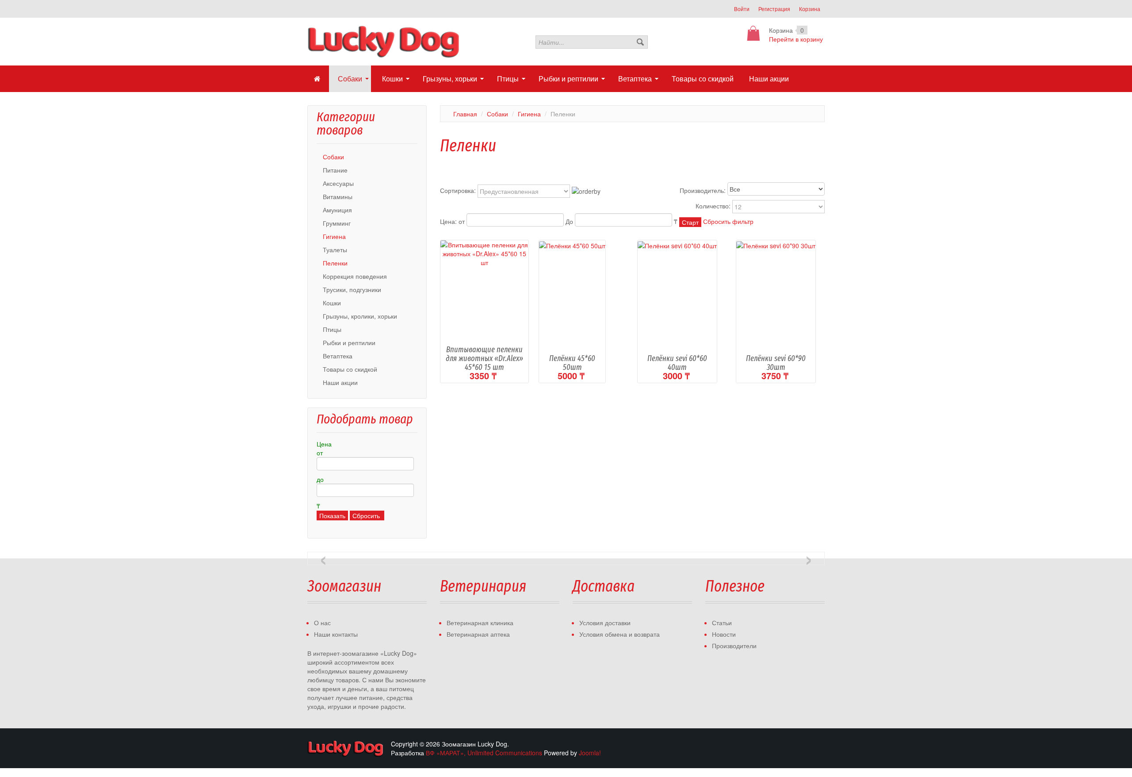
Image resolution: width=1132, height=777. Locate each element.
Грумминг (337, 223)
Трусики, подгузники (352, 289)
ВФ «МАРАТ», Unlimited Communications (484, 752)
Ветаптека (337, 355)
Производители (734, 645)
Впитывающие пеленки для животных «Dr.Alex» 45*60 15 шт (484, 358)
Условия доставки (605, 622)
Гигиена (334, 236)
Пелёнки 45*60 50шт (572, 363)
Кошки (332, 302)
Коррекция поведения (355, 276)
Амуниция (337, 209)
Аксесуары (338, 183)
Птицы (332, 329)
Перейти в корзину (796, 39)
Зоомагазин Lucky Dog (345, 748)
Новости (724, 634)
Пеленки (335, 262)
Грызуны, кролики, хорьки (360, 316)
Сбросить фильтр (728, 221)
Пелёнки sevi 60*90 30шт (776, 363)
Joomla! (590, 752)
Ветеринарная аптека (478, 634)
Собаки (333, 156)
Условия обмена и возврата (619, 634)
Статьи (722, 622)
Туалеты (335, 249)
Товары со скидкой (350, 369)
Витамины (337, 196)
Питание (335, 169)
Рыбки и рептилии (349, 342)
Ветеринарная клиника (480, 622)
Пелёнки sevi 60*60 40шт (677, 363)
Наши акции (340, 382)
